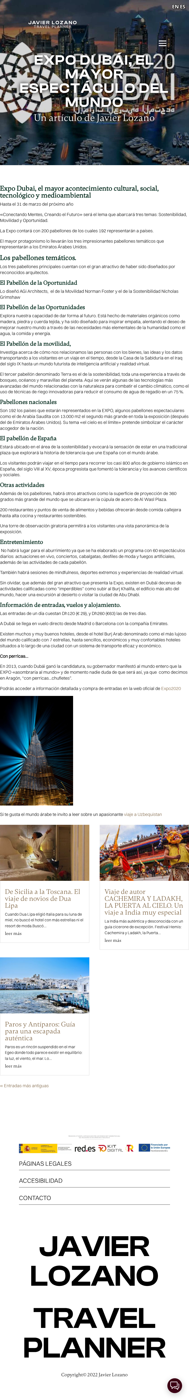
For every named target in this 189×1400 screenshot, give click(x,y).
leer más (13, 933)
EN (175, 6)
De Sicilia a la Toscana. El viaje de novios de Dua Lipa (42, 898)
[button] (174, 1385)
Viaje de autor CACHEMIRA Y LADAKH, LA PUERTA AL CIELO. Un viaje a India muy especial (144, 902)
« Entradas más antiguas (24, 1085)
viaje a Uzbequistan (143, 814)
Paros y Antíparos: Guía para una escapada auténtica (40, 1031)
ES (182, 6)
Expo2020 (171, 688)
